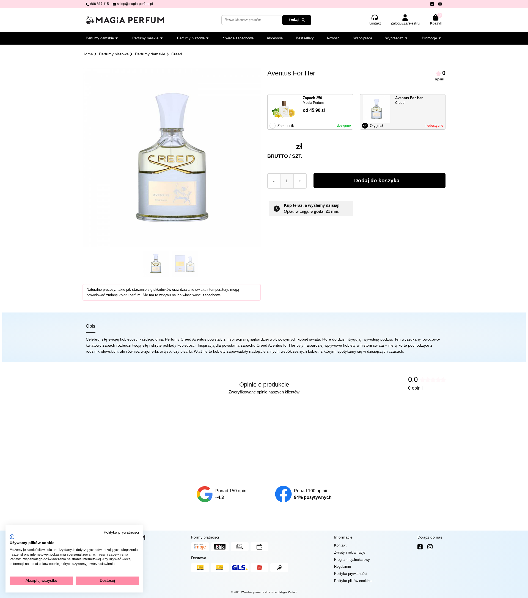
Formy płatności (205, 537)
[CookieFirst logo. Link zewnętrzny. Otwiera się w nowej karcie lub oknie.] (12, 536)
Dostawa (198, 558)
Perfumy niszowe (114, 54)
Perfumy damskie (150, 54)
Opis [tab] (90, 326)
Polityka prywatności (121, 532)
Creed (176, 54)
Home (87, 54)
